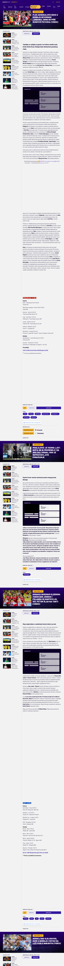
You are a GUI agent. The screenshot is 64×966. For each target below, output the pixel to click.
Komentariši (36, 33)
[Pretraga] (53, 2)
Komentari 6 (26, 957)
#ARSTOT (42, 161)
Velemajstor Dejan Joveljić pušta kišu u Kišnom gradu (15, 81)
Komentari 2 (26, 466)
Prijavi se (58, 2)
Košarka (13, 84)
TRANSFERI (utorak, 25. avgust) (14, 36)
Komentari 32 (27, 33)
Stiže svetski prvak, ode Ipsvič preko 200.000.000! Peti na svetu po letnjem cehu (15, 74)
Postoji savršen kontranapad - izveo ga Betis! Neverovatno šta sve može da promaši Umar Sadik (15, 55)
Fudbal (13, 32)
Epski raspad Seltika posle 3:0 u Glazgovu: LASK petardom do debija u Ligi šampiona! (15, 42)
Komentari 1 (26, 613)
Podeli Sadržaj (37, 11)
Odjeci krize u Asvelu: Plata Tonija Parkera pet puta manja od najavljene (15, 87)
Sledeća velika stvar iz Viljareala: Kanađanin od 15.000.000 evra (15, 49)
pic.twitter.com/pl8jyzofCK (52, 161)
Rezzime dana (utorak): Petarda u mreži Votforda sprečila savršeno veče (15, 62)
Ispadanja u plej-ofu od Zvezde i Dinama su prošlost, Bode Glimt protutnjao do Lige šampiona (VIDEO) (15, 68)
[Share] (25, 408)
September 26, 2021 (44, 162)
